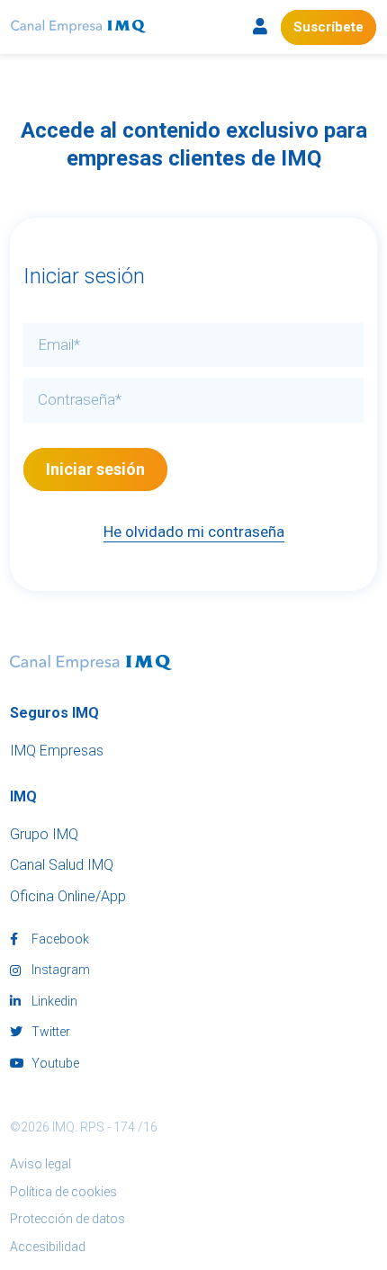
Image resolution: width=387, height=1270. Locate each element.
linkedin (53, 1001)
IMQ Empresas (57, 750)
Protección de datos (67, 1219)
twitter (49, 1031)
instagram (59, 969)
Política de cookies (63, 1192)
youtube (54, 1063)
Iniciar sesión (95, 469)
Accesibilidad (48, 1246)
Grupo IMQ (44, 834)
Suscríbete (328, 27)
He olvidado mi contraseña (194, 532)
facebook (59, 939)
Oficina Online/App (68, 896)
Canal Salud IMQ (61, 864)
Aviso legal (40, 1164)
